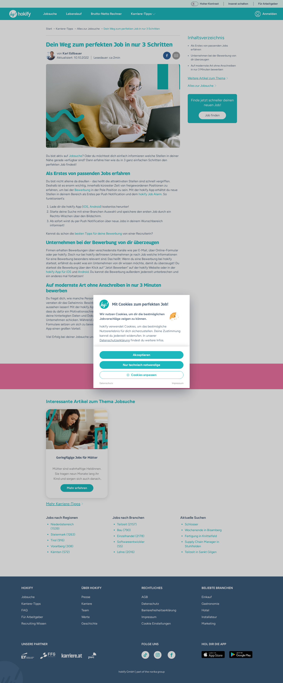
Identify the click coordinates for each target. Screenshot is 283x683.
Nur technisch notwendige (141, 365)
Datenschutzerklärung (115, 340)
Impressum (177, 383)
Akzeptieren (141, 355)
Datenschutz (106, 383)
